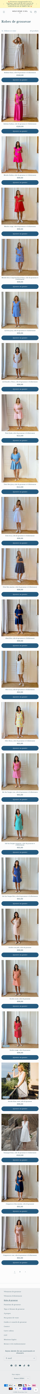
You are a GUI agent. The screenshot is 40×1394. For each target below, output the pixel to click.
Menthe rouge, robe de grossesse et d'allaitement (20, 226)
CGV (5, 1335)
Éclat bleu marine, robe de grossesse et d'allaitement (20, 587)
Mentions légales (10, 1339)
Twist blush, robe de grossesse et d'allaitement (20, 433)
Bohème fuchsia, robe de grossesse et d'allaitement (20, 124)
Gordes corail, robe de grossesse (20, 999)
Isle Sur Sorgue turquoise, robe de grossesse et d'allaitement (20, 844)
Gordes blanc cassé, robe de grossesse (20, 1101)
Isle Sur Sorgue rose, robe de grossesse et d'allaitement (20, 792)
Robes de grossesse (11, 1300)
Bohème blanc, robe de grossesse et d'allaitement (20, 72)
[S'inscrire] (34, 1358)
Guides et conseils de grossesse (15, 1322)
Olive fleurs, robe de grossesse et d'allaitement (20, 741)
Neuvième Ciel (22, 1392)
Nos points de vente (11, 1318)
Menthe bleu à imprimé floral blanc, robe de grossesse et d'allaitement (20, 278)
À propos (7, 1313)
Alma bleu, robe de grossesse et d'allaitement (20, 638)
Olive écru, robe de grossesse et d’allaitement (20, 689)
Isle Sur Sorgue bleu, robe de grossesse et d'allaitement (20, 896)
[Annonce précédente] (3, 4)
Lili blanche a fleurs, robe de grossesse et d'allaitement (20, 382)
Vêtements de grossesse (12, 1291)
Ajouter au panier (20, 80)
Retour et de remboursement (15, 1344)
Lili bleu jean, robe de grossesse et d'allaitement (20, 330)
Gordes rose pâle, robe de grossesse (20, 947)
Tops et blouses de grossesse (14, 1309)
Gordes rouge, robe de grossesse (20, 1050)
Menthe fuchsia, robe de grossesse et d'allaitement (20, 175)
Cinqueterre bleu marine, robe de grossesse (20, 1204)
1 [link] (14, 1272)
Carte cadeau (9, 1331)
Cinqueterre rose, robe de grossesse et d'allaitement (20, 1255)
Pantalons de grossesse (12, 1305)
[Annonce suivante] (36, 4)
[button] (4, 12)
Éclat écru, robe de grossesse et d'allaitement (20, 535)
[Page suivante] (25, 1272)
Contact (7, 1326)
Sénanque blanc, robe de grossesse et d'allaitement (20, 1152)
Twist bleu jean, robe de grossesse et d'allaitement (20, 484)
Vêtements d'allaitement (13, 1296)
